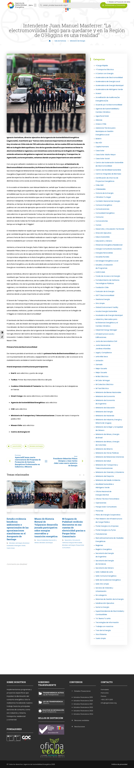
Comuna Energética (104, 205)
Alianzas (99, 120)
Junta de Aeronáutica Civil (106, 341)
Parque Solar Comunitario (106, 507)
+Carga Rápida (102, 65)
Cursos (98, 225)
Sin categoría (101, 595)
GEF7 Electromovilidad (105, 295)
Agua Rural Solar (102, 116)
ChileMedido (101, 189)
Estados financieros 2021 (83, 704)
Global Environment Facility (107, 307)
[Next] (83, 475)
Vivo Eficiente (101, 634)
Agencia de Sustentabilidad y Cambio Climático (107, 110)
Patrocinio (105, 693)
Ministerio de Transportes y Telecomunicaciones (107, 466)
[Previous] (80, 475)
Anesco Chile (101, 124)
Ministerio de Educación (105, 407)
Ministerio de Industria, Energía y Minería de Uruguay (109, 421)
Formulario (105, 689)
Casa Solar (100, 150)
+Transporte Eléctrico (105, 69)
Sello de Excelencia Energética (108, 580)
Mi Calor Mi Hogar (103, 380)
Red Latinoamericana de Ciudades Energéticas (110, 540)
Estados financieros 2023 (83, 711)
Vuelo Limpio (11, 548)
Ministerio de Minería (104, 449)
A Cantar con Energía (104, 73)
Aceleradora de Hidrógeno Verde (109, 89)
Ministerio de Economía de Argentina (105, 402)
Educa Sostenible (42, 540)
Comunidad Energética (105, 213)
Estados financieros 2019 (83, 697)
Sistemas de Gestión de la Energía (110, 599)
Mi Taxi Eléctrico (102, 388)
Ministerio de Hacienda (105, 415)
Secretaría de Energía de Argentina (105, 555)
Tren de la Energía (103, 630)
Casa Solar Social (103, 158)
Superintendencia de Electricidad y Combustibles (110, 613)
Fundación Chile (102, 287)
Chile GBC (100, 185)
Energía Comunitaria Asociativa (108, 249)
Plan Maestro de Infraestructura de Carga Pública (109, 520)
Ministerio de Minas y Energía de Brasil (107, 436)
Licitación (99, 360)
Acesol (98, 93)
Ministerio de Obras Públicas (107, 453)
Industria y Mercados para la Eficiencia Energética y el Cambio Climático (107, 322)
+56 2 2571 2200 (107, 699)
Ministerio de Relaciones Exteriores (110, 457)
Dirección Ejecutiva (103, 233)
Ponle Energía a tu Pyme (106, 530)
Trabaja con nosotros (104, 626)
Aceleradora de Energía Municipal (109, 85)
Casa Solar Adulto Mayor (106, 154)
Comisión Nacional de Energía (108, 201)
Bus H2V (99, 142)
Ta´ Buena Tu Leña (103, 618)
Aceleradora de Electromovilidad (109, 77)
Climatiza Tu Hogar (103, 197)
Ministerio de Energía (36, 446)
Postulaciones (101, 534)
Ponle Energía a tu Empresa (107, 526)
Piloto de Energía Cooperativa (108, 515)
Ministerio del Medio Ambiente (108, 480)
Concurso (100, 217)
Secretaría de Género (105, 568)
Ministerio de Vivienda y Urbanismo (110, 472)
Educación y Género (104, 241)
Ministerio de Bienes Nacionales (108, 392)
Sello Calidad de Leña (104, 572)
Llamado (99, 364)
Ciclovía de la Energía (104, 193)
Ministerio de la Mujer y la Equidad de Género (109, 429)
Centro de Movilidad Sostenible (108, 170)
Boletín (98, 138)
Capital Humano (102, 146)
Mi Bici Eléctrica (102, 376)
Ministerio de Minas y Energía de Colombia (107, 443)
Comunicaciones (102, 209)
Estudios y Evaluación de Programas (104, 266)
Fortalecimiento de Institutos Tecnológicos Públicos (107, 282)
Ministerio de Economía (105, 396)
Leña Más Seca (102, 356)
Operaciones (101, 503)
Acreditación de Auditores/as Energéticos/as (108, 99)
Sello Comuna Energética (106, 576)
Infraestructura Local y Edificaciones (105, 335)
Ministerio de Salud (103, 461)
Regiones (99, 545)
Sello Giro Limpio (102, 584)
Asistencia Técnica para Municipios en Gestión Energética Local (105, 131)
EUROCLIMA (100, 272)
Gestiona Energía (103, 299)
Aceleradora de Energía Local (108, 81)
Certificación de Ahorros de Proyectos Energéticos (107, 179)
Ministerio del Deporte (105, 476)
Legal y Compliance (104, 352)
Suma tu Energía (102, 607)
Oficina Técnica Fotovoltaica (107, 499)
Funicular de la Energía (105, 291)
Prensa (103, 696)
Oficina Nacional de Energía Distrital (103, 493)
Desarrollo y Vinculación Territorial (110, 229)
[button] (118, 2)
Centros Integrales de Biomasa (108, 174)
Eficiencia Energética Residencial (109, 245)
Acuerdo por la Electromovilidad (109, 105)
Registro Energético (104, 549)
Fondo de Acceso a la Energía (108, 276)
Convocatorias (102, 221)
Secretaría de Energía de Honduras (105, 562)
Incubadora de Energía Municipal (109, 315)
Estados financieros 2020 (83, 700)
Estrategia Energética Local (107, 261)
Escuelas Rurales (102, 257)
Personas (99, 511)
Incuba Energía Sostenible (106, 311)
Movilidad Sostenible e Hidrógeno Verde (105, 486)
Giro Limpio (100, 303)
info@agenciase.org (109, 703)
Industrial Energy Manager (106, 330)
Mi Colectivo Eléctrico (104, 384)
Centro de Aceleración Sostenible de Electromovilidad (109, 164)
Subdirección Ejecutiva (105, 603)
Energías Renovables (75, 542)
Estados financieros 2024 (83, 714)
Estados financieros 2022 (83, 707)
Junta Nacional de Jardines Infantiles (103, 347)
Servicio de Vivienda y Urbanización (104, 589)
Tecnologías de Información (107, 622)
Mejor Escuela (101, 368)
